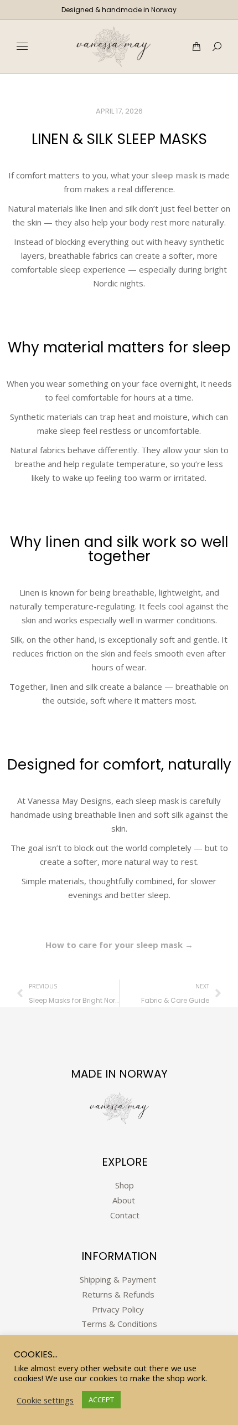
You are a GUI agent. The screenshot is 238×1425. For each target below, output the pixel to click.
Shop (124, 1185)
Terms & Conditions (119, 1323)
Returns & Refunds (119, 1294)
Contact (124, 1215)
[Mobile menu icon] (22, 46)
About (124, 1200)
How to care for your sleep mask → (119, 944)
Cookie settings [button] (45, 1400)
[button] (164, 9)
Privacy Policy (118, 1309)
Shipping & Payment (118, 1279)
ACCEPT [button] (101, 1400)
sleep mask (175, 175)
